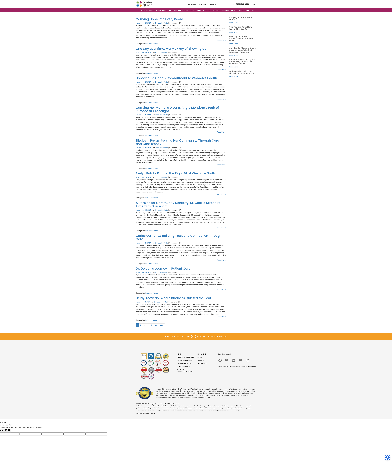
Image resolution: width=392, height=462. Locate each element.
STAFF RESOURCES (183, 366)
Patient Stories (151, 320)
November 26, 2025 (144, 23)
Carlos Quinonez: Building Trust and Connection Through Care (179, 237)
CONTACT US (202, 363)
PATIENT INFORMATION (185, 360)
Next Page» (159, 325)
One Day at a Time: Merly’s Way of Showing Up (171, 48)
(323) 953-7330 (242, 4)
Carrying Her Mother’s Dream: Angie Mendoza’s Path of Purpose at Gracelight (177, 109)
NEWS (200, 357)
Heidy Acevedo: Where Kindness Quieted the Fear (173, 298)
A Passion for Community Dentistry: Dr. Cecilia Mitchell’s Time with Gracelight (178, 204)
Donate (213, 4)
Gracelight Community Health (157, 404)
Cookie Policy (234, 367)
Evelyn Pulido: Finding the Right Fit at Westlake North (175, 173)
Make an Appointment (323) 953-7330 (186, 336)
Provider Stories (151, 43)
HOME (179, 354)
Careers (202, 4)
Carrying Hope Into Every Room (159, 19)
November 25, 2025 (144, 115)
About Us (206, 10)
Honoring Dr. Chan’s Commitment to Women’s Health (176, 78)
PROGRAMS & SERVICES (185, 357)
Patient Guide (195, 10)
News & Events (237, 10)
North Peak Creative (149, 413)
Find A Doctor (161, 10)
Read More (221, 40)
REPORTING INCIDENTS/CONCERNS (185, 370)
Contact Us (249, 10)
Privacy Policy (223, 367)
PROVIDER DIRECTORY (185, 363)
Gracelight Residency (220, 10)
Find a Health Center (146, 10)
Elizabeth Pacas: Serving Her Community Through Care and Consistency (177, 142)
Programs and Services (178, 10)
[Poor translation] (7, 430)
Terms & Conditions (248, 367)
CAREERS (201, 360)
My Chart (192, 4)
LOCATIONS (202, 354)
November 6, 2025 (143, 302)
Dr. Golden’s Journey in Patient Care (163, 268)
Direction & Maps (218, 336)
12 (151, 325)
